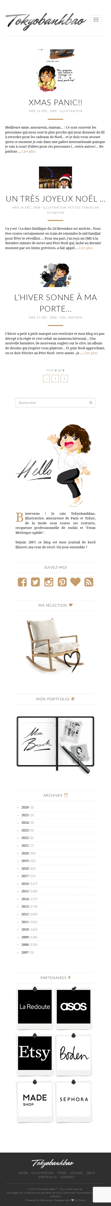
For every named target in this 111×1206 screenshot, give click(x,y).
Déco (90, 1173)
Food (62, 1173)
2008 (25, 944)
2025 (25, 815)
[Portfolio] (55, 742)
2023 (25, 830)
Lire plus (29, 151)
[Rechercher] (91, 403)
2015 (25, 891)
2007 (25, 952)
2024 (25, 822)
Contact (67, 1177)
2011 (25, 921)
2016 (25, 883)
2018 (25, 868)
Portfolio (48, 1177)
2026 (25, 807)
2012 (25, 914)
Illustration (71, 111)
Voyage (76, 1173)
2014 (25, 898)
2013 (25, 906)
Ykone (81, 1200)
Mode (23, 1173)
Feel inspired (71, 317)
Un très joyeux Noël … (56, 199)
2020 (25, 853)
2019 (25, 860)
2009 (25, 937)
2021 (25, 845)
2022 (25, 837)
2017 (25, 876)
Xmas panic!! (56, 103)
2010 (25, 929)
